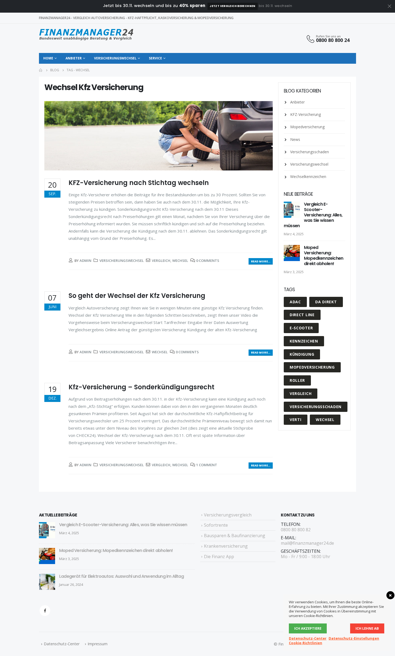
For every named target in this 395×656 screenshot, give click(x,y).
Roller (297, 380)
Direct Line (302, 314)
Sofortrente (216, 525)
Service (155, 58)
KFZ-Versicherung (305, 114)
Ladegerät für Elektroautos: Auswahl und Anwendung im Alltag (121, 576)
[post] (292, 210)
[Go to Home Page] (41, 70)
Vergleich (161, 260)
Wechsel (180, 260)
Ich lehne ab (367, 628)
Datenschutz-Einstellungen (354, 638)
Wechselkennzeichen (308, 176)
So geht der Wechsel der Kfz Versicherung (137, 295)
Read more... (260, 261)
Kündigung (302, 354)
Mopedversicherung (307, 126)
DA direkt (326, 301)
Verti (295, 419)
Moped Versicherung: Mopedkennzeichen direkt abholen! (323, 255)
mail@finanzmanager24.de (307, 543)
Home (48, 58)
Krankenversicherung (226, 546)
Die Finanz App (219, 556)
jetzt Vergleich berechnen (232, 6)
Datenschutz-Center (62, 643)
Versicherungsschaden (309, 151)
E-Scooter (301, 327)
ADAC (295, 301)
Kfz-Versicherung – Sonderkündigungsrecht (141, 387)
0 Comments (207, 260)
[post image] (158, 135)
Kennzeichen (304, 341)
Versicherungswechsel (115, 58)
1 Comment (206, 464)
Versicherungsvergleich (228, 515)
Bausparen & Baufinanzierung (234, 536)
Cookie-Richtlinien (305, 642)
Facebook (45, 610)
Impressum (97, 643)
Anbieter (74, 58)
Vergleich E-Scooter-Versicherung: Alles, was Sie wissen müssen (313, 215)
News (295, 139)
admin (85, 260)
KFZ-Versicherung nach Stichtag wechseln (139, 182)
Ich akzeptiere (307, 628)
